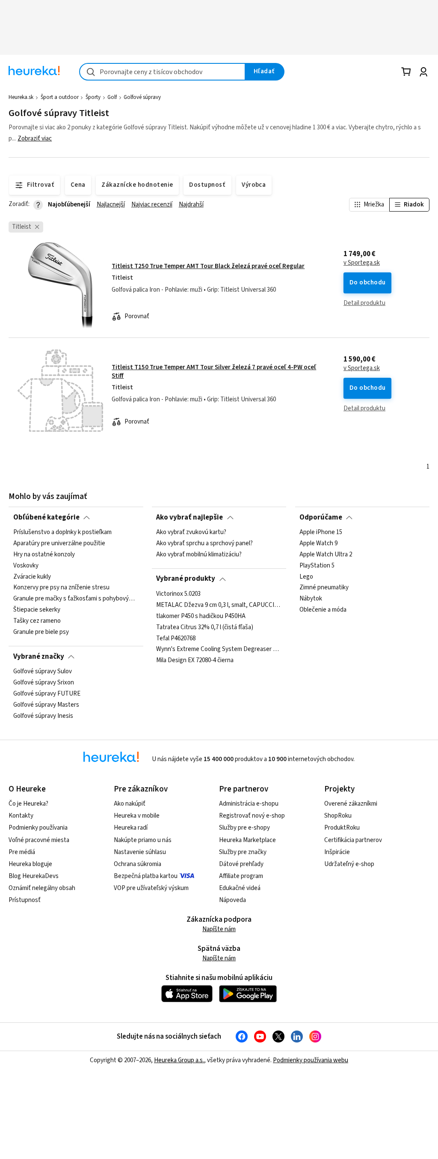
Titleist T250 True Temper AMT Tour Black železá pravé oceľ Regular (208, 266)
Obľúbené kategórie (46, 517)
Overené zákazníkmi (350, 803)
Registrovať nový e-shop (252, 815)
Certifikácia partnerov (353, 840)
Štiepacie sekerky (36, 610)
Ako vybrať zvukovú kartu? (191, 532)
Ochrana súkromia (137, 864)
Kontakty (21, 815)
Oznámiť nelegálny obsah (42, 888)
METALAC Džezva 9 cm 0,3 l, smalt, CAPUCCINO (219, 605)
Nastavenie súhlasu (140, 852)
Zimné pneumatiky (324, 587)
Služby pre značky (242, 852)
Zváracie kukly (32, 576)
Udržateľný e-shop (349, 864)
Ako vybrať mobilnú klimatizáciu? (199, 554)
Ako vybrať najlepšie (189, 517)
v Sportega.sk (361, 263)
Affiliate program (241, 876)
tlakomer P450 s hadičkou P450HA (201, 616)
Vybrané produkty (185, 579)
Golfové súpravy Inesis (43, 715)
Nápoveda (232, 900)
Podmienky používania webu (310, 1060)
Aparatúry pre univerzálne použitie (59, 543)
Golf (112, 97)
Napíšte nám (219, 929)
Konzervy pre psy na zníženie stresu (61, 587)
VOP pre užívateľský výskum (151, 888)
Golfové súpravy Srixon (43, 682)
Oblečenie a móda (322, 610)
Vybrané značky (38, 656)
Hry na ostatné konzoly (44, 554)
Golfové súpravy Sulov (42, 671)
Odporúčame (320, 517)
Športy (93, 97)
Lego (306, 576)
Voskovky (25, 566)
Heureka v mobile (137, 815)
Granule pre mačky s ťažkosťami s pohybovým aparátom (76, 598)
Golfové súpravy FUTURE (46, 694)
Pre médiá (22, 852)
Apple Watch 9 (318, 543)
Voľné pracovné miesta (39, 840)
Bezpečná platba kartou (146, 876)
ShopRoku (338, 815)
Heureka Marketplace (247, 840)
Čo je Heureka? (28, 803)
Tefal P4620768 (175, 638)
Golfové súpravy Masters (46, 705)
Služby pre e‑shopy (244, 827)
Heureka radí (131, 827)
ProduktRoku (342, 827)
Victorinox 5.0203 (178, 594)
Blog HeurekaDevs (34, 876)
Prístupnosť (25, 900)
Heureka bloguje (30, 864)
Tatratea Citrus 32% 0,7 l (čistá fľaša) (204, 627)
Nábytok (310, 598)
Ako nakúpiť (129, 803)
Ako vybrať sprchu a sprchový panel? (204, 543)
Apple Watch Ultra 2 (325, 554)
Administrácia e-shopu (248, 803)
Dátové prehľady (241, 864)
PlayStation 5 (316, 566)
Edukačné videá (239, 888)
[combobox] (162, 72)
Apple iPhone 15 (320, 532)
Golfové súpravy (142, 97)
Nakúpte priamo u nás (143, 840)
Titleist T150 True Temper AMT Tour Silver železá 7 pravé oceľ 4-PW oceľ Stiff (214, 371)
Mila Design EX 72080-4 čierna (195, 660)
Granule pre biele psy (41, 632)
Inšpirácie (337, 852)
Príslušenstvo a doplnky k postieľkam (62, 532)
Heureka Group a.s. (179, 1060)
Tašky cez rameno (37, 621)
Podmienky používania (38, 827)
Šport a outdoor (60, 97)
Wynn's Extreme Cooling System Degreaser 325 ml (219, 649)
